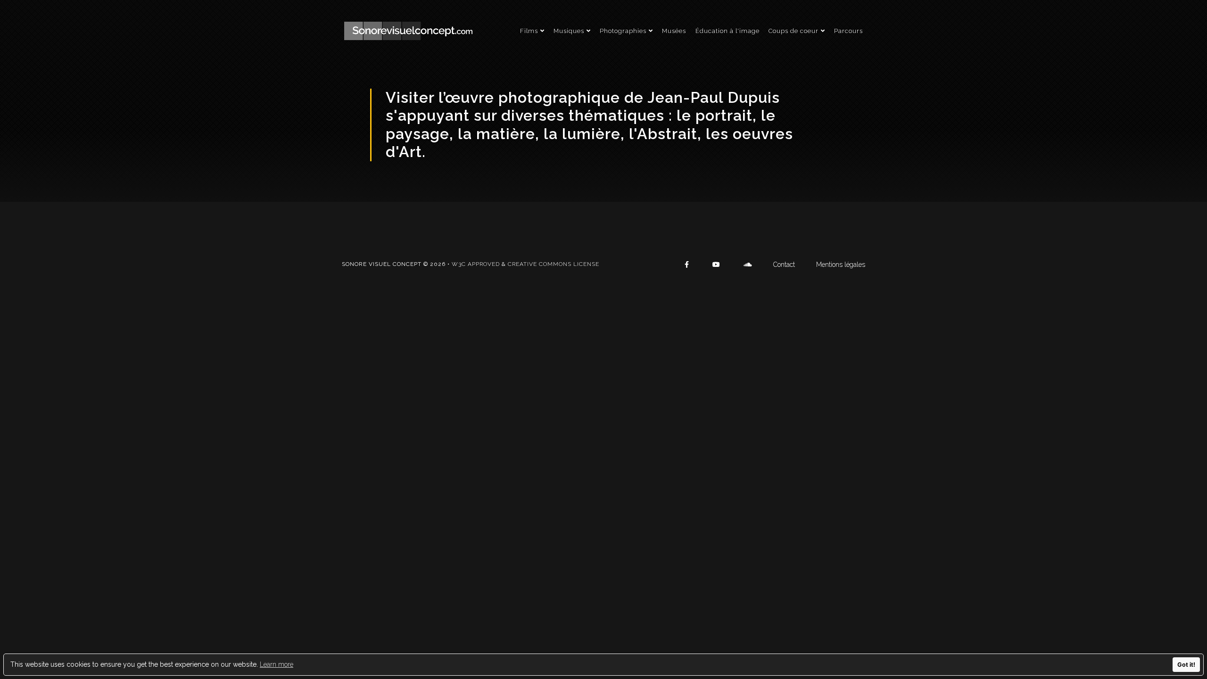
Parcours (848, 30)
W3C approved (476, 264)
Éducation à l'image (727, 30)
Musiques (569, 30)
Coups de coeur (793, 30)
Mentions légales (840, 264)
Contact (784, 264)
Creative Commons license (553, 264)
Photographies (623, 30)
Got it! (1186, 664)
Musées (674, 30)
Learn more (276, 664)
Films (529, 30)
